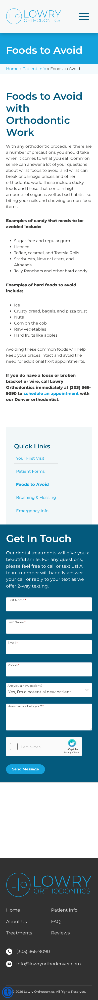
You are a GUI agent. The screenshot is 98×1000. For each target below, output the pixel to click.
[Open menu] (84, 16)
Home (12, 68)
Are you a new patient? (25, 685)
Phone (13, 665)
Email (13, 642)
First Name (17, 600)
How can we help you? (26, 706)
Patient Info (34, 68)
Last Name (17, 622)
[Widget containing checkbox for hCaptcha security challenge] (44, 746)
